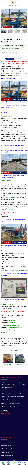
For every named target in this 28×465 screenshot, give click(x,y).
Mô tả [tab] (9, 58)
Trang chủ (11, 5)
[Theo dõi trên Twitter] (4, 411)
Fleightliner (6, 197)
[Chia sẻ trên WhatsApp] (2, 53)
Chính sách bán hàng (7, 445)
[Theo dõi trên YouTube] (7, 411)
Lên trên (25, 464)
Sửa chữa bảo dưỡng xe (7, 455)
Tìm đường (3, 464)
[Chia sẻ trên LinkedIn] (14, 53)
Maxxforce (12, 197)
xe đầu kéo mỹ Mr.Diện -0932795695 (16, 330)
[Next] (25, 18)
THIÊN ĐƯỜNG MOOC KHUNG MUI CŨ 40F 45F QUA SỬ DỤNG (20, 366)
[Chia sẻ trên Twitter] (7, 53)
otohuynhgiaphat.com (13, 325)
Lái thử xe (4, 442)
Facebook (19, 464)
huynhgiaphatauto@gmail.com (14, 327)
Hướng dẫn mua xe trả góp (8, 448)
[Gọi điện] (14, 462)
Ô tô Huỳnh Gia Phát (7, 45)
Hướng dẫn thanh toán (7, 452)
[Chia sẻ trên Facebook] (4, 53)
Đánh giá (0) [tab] (18, 58)
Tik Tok (4, 332)
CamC (22, 197)
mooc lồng (11, 209)
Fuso (14, 199)
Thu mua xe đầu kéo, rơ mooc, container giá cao (14, 270)
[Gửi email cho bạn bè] (9, 53)
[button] (2, 2)
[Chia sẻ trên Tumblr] (16, 53)
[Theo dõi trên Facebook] (2, 411)
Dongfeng (18, 197)
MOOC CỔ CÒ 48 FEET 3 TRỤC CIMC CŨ (8, 366)
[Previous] (2, 18)
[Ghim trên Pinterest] (11, 53)
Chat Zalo (8, 464)
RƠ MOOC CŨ (16, 5)
